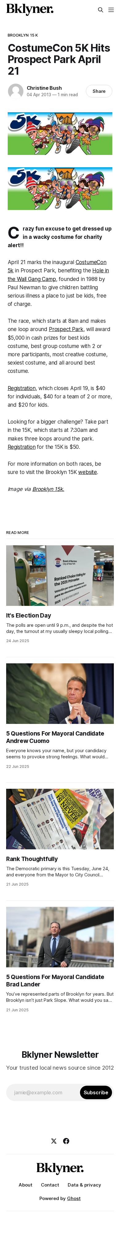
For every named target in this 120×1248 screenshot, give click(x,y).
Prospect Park (66, 329)
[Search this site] (101, 10)
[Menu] (111, 10)
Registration (22, 388)
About (25, 1185)
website (87, 472)
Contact (50, 1185)
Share (99, 91)
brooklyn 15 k (23, 35)
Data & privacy (84, 1185)
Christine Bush (44, 88)
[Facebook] (66, 1141)
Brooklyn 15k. (48, 489)
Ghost (74, 1198)
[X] (54, 1141)
